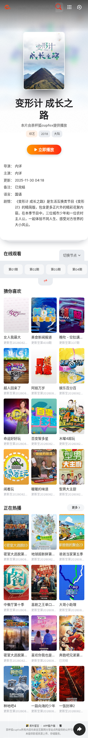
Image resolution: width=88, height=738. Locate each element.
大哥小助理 (67, 604)
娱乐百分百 (67, 388)
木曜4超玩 (67, 438)
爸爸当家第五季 (71, 554)
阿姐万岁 (38, 388)
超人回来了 (12, 388)
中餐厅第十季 (14, 604)
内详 (18, 166)
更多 (75, 507)
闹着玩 (9, 489)
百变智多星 (39, 438)
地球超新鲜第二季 (43, 554)
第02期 (34, 269)
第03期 (56, 269)
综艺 (32, 134)
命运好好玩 (12, 438)
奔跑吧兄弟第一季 (71, 655)
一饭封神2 (67, 706)
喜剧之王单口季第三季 (43, 604)
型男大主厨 (67, 489)
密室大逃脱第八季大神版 (16, 655)
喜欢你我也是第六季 (43, 655)
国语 (18, 194)
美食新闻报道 (41, 337)
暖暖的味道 (39, 489)
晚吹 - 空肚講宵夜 (71, 337)
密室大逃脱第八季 (16, 554)
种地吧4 (10, 706)
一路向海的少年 (43, 706)
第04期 (77, 269)
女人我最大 (12, 337)
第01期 (13, 269)
